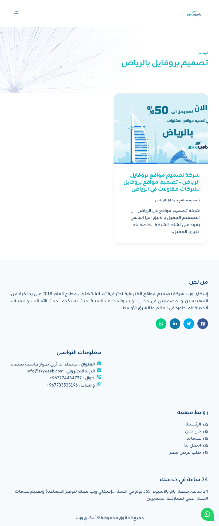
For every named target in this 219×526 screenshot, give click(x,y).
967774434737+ (66, 378)
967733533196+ (62, 385)
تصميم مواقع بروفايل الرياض (177, 200)
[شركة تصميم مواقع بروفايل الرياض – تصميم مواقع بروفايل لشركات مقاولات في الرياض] (161, 129)
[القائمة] (16, 13)
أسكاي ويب (86, 518)
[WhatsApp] (207, 514)
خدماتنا (193, 438)
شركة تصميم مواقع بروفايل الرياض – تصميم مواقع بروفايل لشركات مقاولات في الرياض (161, 182)
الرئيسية (193, 424)
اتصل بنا (192, 445)
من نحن (193, 431)
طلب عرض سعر (185, 452)
